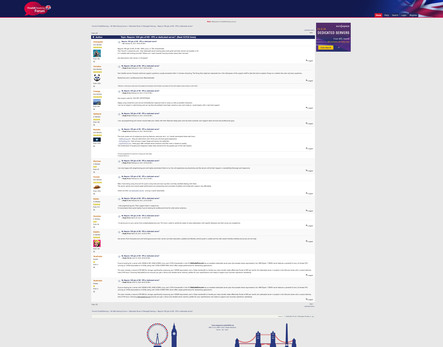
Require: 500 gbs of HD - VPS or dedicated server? (139, 41)
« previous (307, 30)
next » (313, 30)
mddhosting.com (125, 139)
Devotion (97, 216)
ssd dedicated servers (136, 191)
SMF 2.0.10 (212, 327)
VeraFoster (97, 256)
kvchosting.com (124, 141)
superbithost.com (125, 143)
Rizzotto (96, 129)
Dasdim (96, 231)
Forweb (96, 177)
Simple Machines (230, 327)
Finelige (96, 91)
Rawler (96, 198)
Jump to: (280, 316)
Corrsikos (97, 66)
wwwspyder (98, 41)
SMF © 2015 (221, 327)
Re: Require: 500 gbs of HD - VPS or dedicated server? (140, 66)
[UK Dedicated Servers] (333, 51)
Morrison (97, 161)
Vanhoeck (97, 113)
